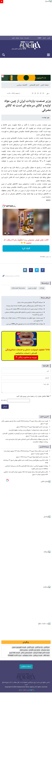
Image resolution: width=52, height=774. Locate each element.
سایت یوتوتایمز (27, 655)
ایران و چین (32, 288)
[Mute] (9, 233)
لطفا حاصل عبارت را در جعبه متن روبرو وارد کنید (33, 396)
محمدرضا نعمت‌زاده (18, 288)
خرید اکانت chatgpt (14, 655)
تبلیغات (17, 38)
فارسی (48, 38)
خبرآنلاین (26, 45)
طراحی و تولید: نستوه (25, 690)
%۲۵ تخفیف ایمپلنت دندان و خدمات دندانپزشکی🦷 (26, 350)
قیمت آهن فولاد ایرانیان (41, 652)
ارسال (5, 406)
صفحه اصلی (45, 85)
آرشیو (13, 38)
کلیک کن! (26, 248)
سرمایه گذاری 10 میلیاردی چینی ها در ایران (30, 302)
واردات (42, 288)
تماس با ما (26, 38)
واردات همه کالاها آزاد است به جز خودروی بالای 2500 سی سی (24, 324)
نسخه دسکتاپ (26, 666)
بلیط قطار (46, 655)
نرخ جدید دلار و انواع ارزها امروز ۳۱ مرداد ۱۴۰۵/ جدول (32, 427)
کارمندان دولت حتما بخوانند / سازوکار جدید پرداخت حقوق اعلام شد (28, 430)
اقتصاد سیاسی (22, 85)
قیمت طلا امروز (14, 652)
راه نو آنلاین (39, 647)
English (39, 38)
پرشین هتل (24, 650)
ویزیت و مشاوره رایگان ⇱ (26, 357)
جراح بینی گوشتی (34, 650)
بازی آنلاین (30, 647)
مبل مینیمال (45, 650)
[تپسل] (2, 76)
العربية (44, 38)
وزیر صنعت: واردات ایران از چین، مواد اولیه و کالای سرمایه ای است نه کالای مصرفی (27, 105)
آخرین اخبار (44, 416)
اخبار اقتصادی (34, 85)
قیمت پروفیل (37, 655)
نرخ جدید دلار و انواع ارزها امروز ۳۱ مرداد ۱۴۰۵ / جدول (32, 457)
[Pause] (5, 233)
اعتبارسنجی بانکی (26, 652)
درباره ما (21, 38)
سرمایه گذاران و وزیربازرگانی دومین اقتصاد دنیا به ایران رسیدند (24, 306)
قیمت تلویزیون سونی (19, 647)
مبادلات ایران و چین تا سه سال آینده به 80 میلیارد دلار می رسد (24, 309)
